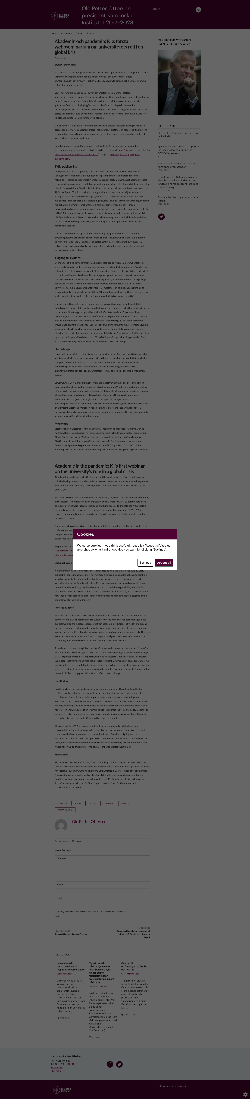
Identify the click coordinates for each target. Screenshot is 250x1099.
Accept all (164, 563)
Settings (145, 563)
